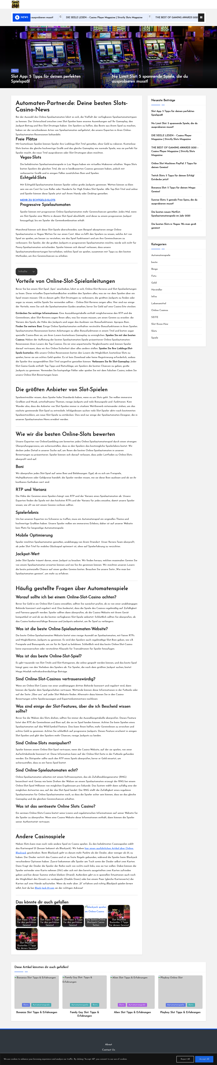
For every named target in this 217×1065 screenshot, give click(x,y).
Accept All (204, 1059)
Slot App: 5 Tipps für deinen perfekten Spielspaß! (172, 113)
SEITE (154, 317)
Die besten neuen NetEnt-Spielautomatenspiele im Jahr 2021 (170, 214)
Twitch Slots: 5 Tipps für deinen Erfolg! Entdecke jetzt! (172, 177)
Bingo (154, 269)
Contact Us (108, 1050)
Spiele (154, 338)
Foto (153, 276)
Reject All (185, 1059)
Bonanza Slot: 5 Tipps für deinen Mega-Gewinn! (173, 189)
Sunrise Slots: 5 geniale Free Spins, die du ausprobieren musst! (174, 202)
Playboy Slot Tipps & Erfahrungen (180, 1012)
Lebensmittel (158, 303)
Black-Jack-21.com (44, 888)
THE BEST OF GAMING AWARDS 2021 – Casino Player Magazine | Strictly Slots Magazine (167, 17)
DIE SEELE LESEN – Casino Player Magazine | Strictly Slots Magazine (67, 17)
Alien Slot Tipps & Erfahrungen (132, 1012)
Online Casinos (159, 310)
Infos (154, 296)
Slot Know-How (159, 324)
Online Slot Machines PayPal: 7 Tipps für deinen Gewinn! (174, 165)
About (108, 1044)
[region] (108, 1059)
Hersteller (156, 290)
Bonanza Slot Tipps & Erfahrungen (36, 1012)
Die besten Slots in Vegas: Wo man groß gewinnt (173, 226)
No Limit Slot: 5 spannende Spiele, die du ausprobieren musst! (174, 125)
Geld (154, 283)
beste (154, 262)
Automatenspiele (160, 255)
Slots (15, 71)
